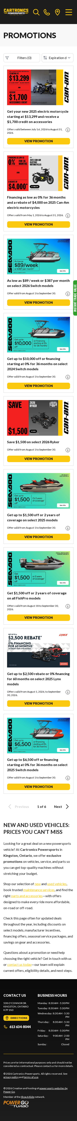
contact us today (19, 964)
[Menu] (69, 12)
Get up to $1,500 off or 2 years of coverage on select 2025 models (33, 517)
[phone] (47, 12)
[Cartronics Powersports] (16, 12)
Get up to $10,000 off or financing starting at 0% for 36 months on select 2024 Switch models (37, 363)
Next (58, 806)
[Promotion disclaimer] (68, 130)
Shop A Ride (27, 1096)
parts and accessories (27, 896)
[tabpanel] (53, 1023)
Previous (22, 806)
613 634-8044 (20, 1027)
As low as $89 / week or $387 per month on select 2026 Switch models (38, 283)
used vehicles (57, 884)
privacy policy (11, 1077)
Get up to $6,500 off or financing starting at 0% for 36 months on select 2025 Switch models (37, 764)
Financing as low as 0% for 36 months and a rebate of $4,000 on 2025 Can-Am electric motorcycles (38, 202)
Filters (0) (24, 58)
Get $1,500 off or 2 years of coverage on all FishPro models (37, 595)
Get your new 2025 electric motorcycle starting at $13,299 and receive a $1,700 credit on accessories (37, 116)
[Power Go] (38, 1103)
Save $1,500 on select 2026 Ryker (33, 442)
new (38, 884)
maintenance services (39, 890)
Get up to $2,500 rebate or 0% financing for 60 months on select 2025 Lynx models (38, 679)
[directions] (57, 12)
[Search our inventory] (36, 12)
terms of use (31, 1077)
